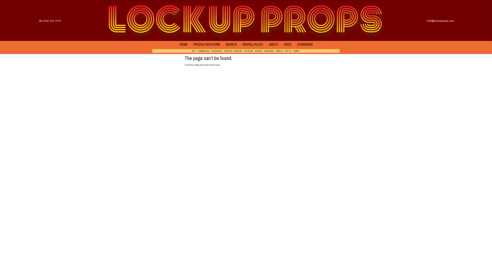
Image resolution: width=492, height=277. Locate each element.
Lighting (228, 51)
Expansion (304, 44)
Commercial (203, 51)
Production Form (206, 44)
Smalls (279, 51)
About (273, 44)
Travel (296, 51)
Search (231, 44)
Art (194, 51)
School (258, 51)
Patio (287, 44)
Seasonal (269, 51)
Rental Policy (252, 44)
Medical (238, 51)
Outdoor (248, 51)
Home (184, 44)
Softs (288, 51)
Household (216, 51)
